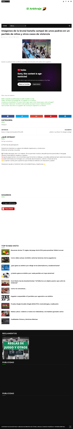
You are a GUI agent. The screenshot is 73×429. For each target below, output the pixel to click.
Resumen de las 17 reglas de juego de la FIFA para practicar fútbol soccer (37, 250)
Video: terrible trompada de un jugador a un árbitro (18, 100)
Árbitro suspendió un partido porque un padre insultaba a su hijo (17, 98)
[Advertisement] (36, 18)
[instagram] (71, 1)
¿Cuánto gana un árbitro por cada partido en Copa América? (32, 273)
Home (5, 26)
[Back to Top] (70, 426)
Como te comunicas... (18, 288)
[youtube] (63, 1)
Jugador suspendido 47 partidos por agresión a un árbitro (32, 296)
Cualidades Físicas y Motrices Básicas (24, 319)
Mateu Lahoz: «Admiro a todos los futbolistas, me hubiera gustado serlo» (37, 311)
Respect (17, 37)
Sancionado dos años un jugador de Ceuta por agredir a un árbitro (23, 105)
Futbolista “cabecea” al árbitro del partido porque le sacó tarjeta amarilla (26, 104)
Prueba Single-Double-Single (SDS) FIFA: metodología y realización (34, 304)
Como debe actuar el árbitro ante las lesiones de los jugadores (33, 258)
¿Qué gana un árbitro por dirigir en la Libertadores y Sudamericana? (35, 265)
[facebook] (66, 1)
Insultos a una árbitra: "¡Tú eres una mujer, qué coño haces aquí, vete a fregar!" (27, 102)
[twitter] (68, 1)
